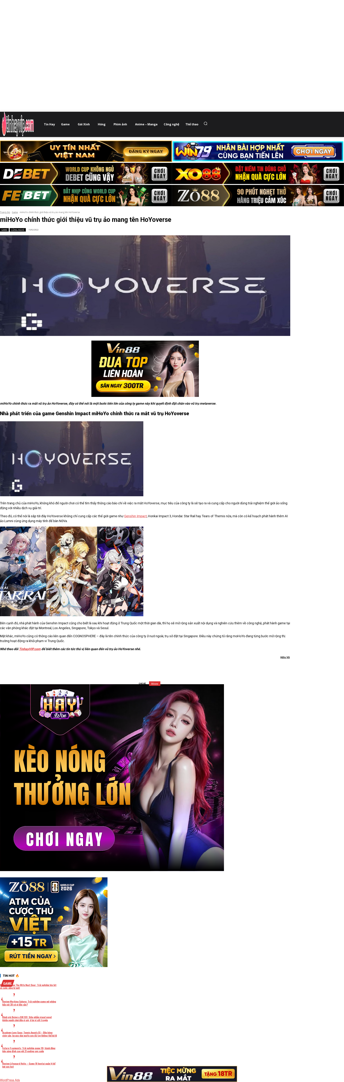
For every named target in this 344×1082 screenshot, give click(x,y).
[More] (191, 666)
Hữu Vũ (285, 657)
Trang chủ (5, 212)
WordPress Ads (10, 1080)
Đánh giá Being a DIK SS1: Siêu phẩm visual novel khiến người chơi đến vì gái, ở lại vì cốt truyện (27, 1018)
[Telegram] (165, 666)
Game (15, 212)
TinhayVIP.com (30, 649)
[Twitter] (139, 666)
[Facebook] (126, 666)
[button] (206, 123)
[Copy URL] (178, 666)
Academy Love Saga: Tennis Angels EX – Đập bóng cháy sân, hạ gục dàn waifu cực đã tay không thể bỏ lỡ (29, 1034)
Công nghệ (17, 229)
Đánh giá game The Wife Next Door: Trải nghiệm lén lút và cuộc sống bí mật (28, 986)
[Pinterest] (152, 666)
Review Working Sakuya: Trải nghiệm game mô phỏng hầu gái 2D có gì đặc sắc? (29, 1003)
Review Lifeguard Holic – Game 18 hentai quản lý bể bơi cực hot (28, 1065)
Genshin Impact (135, 516)
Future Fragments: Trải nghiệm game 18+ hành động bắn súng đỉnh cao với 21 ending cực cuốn (28, 1049)
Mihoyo (154, 683)
